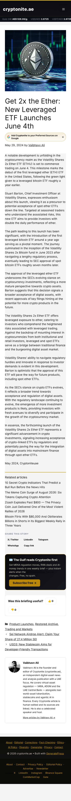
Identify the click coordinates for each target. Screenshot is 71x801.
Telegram (43, 539)
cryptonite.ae (18, 9)
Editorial (18, 742)
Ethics (60, 742)
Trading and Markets (19, 629)
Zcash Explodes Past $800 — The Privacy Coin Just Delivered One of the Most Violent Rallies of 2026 (34, 507)
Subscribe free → (24, 583)
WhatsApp (13, 545)
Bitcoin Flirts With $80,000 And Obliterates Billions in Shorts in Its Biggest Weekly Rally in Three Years (35, 521)
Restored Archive (46, 624)
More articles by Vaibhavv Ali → (39, 717)
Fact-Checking (47, 742)
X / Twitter (13, 539)
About (9, 742)
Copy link (29, 545)
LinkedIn (28, 539)
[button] (56, 9)
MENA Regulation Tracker (40, 571)
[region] (35, 772)
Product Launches (21, 624)
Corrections (31, 742)
